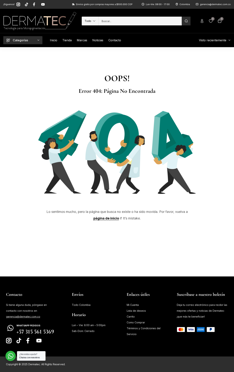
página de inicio (106, 218)
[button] (90, 21)
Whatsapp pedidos (28, 325)
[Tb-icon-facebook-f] (35, 4)
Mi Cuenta (133, 304)
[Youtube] (43, 4)
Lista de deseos (136, 310)
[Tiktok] (26, 4)
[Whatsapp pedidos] (10, 327)
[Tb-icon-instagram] (18, 4)
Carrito (131, 316)
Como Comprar (136, 322)
